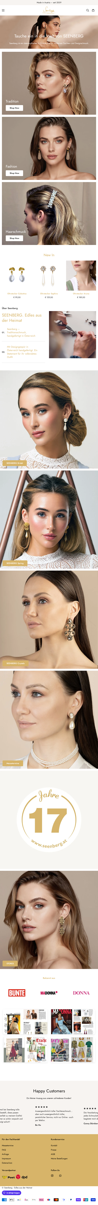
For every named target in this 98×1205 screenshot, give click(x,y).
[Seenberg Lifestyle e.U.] (49, 10)
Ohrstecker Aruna (81, 293)
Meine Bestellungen (59, 1158)
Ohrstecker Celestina (16, 293)
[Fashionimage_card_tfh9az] (49, 148)
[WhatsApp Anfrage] (60, 1175)
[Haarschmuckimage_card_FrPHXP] (49, 213)
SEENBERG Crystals (16, 663)
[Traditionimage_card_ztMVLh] (49, 83)
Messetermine (13, 763)
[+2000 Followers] (52, 1175)
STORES (10, 963)
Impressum (6, 1158)
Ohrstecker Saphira (49, 293)
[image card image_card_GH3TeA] (49, 720)
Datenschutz (7, 1162)
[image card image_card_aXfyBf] (49, 519)
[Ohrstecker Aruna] (81, 276)
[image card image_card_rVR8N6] (49, 419)
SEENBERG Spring (15, 563)
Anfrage (5, 1154)
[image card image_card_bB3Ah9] (49, 620)
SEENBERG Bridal (15, 463)
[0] (93, 10)
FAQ (4, 1149)
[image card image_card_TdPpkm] (49, 820)
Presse (53, 1149)
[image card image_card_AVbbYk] (49, 920)
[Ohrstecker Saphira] (49, 276)
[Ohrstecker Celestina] (17, 276)
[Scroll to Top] (93, 1191)
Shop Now (14, 108)
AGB (53, 1154)
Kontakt (54, 1145)
